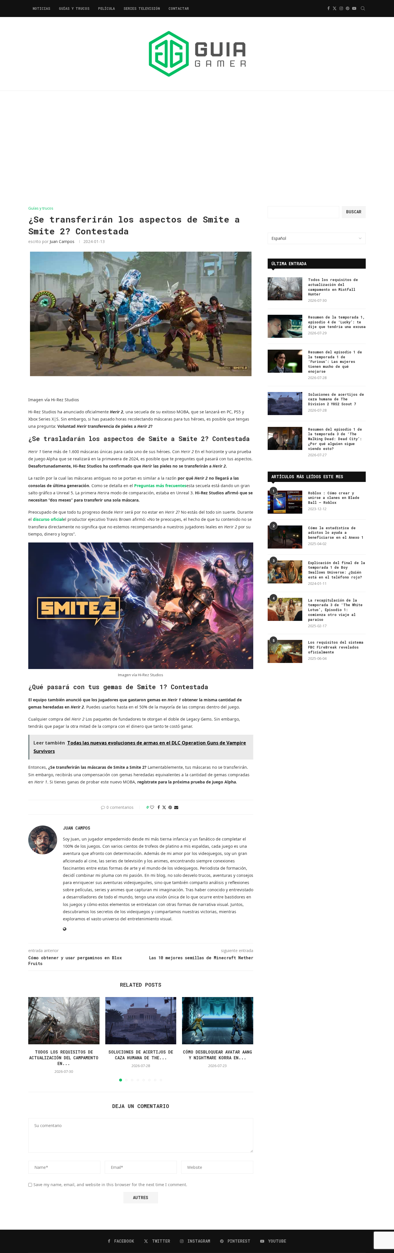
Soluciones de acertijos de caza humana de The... (140, 1054)
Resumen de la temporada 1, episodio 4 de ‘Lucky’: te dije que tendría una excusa (337, 322)
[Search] (363, 8)
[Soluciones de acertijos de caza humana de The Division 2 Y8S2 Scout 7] (141, 1020)
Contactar (178, 8)
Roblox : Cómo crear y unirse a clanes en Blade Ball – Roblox (333, 498)
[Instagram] (341, 8)
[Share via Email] (176, 807)
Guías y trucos (74, 8)
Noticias (41, 8)
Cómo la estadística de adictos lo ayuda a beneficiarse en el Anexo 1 (335, 532)
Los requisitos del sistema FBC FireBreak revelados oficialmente (335, 647)
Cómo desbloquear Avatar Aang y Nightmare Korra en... (217, 1054)
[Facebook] (328, 8)
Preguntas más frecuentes (160, 485)
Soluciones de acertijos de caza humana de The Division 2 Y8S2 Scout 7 (336, 399)
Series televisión (141, 8)
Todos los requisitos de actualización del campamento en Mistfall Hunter (333, 286)
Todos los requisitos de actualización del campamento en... (63, 1057)
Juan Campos (62, 241)
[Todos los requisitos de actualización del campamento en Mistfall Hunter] (64, 1020)
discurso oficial (48, 519)
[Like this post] (152, 807)
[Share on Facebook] (158, 807)
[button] (36, 1039)
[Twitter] (335, 8)
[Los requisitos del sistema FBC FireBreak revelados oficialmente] (285, 651)
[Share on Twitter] (164, 807)
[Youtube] (354, 8)
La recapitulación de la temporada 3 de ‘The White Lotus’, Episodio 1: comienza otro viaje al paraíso (335, 610)
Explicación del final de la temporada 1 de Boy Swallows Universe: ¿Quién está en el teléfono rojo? (336, 569)
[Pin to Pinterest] (170, 807)
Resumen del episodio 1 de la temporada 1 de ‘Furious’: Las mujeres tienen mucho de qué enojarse (335, 362)
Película (106, 8)
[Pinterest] (347, 8)
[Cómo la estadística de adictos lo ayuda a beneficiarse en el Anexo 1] (285, 537)
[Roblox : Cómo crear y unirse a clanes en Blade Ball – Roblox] (285, 502)
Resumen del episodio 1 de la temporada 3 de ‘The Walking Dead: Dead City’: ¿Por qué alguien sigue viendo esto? (335, 439)
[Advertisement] (197, 148)
